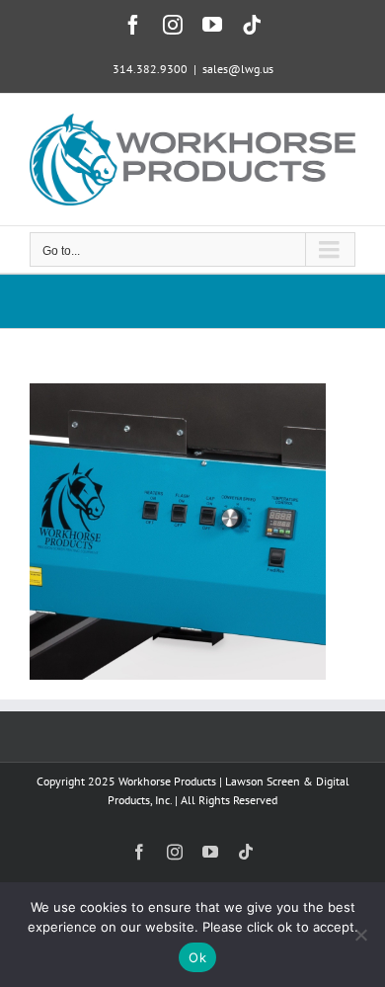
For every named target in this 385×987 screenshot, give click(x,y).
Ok (197, 957)
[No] (360, 935)
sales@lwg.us (237, 68)
